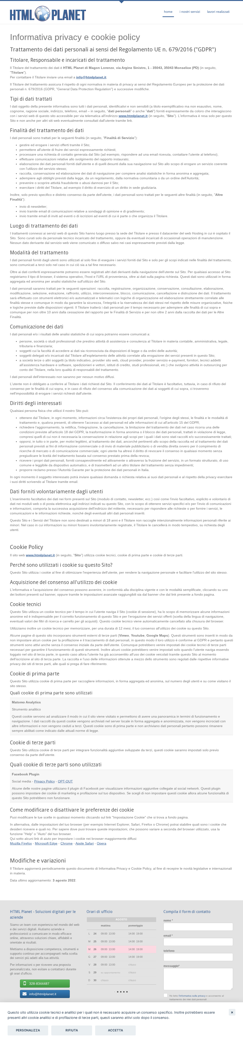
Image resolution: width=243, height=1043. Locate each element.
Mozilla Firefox (21, 843)
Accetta (115, 1030)
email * (168, 935)
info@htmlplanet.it (91, 77)
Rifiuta (71, 1030)
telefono (169, 950)
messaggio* (172, 965)
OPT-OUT (65, 781)
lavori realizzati (218, 11)
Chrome (67, 843)
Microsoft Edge (46, 843)
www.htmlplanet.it (133, 116)
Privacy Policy (44, 781)
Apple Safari (84, 843)
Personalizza (28, 1030)
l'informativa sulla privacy (192, 995)
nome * (168, 920)
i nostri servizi (190, 11)
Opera (101, 843)
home (168, 11)
